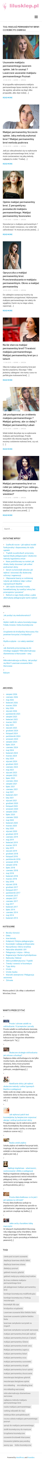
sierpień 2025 (11, 717)
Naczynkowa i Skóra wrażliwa (18, 947)
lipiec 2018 (10, 868)
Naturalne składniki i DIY (16, 949)
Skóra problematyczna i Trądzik (19, 961)
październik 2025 (13, 714)
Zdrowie (9, 980)
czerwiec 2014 (12, 912)
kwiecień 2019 (12, 842)
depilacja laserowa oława (14, 1264)
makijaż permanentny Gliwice (16, 1342)
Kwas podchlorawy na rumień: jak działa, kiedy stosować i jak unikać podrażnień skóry (18, 564)
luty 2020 (10, 828)
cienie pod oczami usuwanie (15, 1256)
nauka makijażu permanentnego (17, 1407)
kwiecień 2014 (12, 918)
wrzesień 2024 (12, 739)
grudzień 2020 (12, 803)
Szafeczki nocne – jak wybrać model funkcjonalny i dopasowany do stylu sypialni (19, 547)
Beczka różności (13, 933)
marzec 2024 (11, 756)
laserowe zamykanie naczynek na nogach (18, 1324)
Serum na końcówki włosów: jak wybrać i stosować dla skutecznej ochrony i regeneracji (18, 572)
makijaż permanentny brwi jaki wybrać (20, 1334)
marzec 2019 (11, 845)
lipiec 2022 (10, 778)
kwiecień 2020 (12, 823)
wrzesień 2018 (12, 862)
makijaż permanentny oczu (15, 1358)
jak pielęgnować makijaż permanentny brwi (20, 1288)
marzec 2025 (11, 722)
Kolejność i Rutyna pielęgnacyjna (19, 941)
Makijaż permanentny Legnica (16, 1350)
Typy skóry (10, 966)
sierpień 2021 (11, 784)
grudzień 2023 (12, 764)
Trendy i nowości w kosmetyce (19, 963)
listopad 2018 (12, 856)
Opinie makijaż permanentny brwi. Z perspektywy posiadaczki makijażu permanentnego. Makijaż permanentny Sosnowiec (19, 209)
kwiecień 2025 (12, 719)
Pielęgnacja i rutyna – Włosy (18, 952)
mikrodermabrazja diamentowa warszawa (17, 1394)
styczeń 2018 (11, 884)
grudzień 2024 (12, 731)
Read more (7, 98)
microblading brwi (24, 1385)
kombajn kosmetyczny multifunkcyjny (19, 1294)
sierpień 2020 (11, 812)
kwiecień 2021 (12, 795)
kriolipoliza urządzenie (13, 1308)
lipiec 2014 (10, 910)
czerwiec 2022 (12, 781)
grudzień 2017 (12, 887)
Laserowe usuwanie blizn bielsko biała (20, 1312)
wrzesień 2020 (12, 809)
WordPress (20, 1457)
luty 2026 (10, 708)
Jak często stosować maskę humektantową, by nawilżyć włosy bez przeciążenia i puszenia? (19, 589)
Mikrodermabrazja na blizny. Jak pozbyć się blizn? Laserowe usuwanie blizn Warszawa (20, 663)
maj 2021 (10, 792)
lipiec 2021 (10, 786)
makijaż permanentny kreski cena (18, 1346)
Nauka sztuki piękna (17, 1143)
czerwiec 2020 (12, 817)
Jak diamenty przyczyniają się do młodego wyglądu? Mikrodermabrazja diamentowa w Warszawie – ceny (19, 651)
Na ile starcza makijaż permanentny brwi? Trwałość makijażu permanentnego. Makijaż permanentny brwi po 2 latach (20, 352)
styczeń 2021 (11, 800)
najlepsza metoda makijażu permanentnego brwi (15, 1401)
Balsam (6, 673)
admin (15, 80)
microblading (9, 1385)
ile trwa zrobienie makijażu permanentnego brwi (15, 1281)
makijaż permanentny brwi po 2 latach (20, 1338)
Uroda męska (11, 972)
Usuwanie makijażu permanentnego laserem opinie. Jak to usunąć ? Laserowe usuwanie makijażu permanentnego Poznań (19, 69)
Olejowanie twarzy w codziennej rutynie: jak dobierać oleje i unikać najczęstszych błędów (18, 581)
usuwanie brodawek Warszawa (17, 1437)
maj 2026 (10, 700)
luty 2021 (10, 798)
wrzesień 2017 (12, 896)
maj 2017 (10, 904)
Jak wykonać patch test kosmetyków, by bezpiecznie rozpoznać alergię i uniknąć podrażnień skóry (19, 1117)
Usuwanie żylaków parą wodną (17, 1441)
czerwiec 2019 (12, 837)
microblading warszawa (14, 1389)
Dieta (8, 936)
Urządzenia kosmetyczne (14, 1433)
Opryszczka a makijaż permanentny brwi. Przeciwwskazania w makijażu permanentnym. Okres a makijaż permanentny (21, 279)
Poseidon (31, 1457)
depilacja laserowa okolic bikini (17, 1260)
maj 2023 (10, 770)
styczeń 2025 (11, 728)
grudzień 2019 (12, 834)
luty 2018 (10, 882)
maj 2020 (10, 820)
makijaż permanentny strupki (16, 1365)
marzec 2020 (11, 826)
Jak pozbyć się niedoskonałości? (17, 615)
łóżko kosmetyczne (23, 1445)
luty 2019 (10, 848)
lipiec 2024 (10, 745)
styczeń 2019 (11, 851)
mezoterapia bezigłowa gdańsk (17, 1377)
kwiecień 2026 (12, 703)
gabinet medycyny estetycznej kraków (20, 1276)
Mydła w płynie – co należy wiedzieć (18, 641)
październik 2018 (13, 859)
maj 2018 (10, 873)
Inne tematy (11, 938)
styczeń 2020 (11, 831)
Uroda (23, 80)
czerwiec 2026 (12, 697)
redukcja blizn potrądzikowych (16, 1415)
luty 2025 (10, 725)
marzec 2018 (11, 879)
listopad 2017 (12, 890)
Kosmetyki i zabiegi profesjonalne (20, 944)
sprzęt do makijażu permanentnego (19, 1425)
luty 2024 (10, 759)
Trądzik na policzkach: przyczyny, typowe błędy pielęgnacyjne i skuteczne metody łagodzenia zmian (20, 556)
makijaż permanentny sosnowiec (17, 1362)
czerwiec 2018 (12, 870)
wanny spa (8, 1445)
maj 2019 (10, 840)
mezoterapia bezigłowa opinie (16, 1381)
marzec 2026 (11, 705)
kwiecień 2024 (12, 753)
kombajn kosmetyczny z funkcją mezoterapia (17, 1299)
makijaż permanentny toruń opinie (18, 1369)
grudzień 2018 (12, 854)
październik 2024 (13, 736)
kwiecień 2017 (12, 907)
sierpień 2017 (11, 898)
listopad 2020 (12, 806)
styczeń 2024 (11, 761)
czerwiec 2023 (12, 767)
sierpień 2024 (11, 742)
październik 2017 (13, 893)
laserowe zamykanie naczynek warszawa (21, 1330)
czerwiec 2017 (12, 901)
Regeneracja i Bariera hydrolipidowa (21, 955)
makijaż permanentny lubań (15, 1354)
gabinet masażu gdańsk (14, 1272)
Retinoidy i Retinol (13, 958)
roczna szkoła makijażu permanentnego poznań (20, 1420)
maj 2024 (10, 750)
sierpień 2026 (11, 694)
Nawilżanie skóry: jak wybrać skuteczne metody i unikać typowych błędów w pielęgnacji (18, 1086)
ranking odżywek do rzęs (14, 1411)
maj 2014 (10, 915)
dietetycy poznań (11, 1268)
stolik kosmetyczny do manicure (17, 1429)
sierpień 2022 (11, 775)
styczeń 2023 (11, 772)
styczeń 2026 (11, 711)
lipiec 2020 (10, 814)
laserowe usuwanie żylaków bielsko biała (18, 1317)
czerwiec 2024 (12, 747)
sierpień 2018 (11, 865)
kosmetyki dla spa (11, 1304)
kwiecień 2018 (12, 876)
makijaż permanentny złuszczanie (18, 1373)
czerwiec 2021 (12, 789)
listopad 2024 (12, 733)
